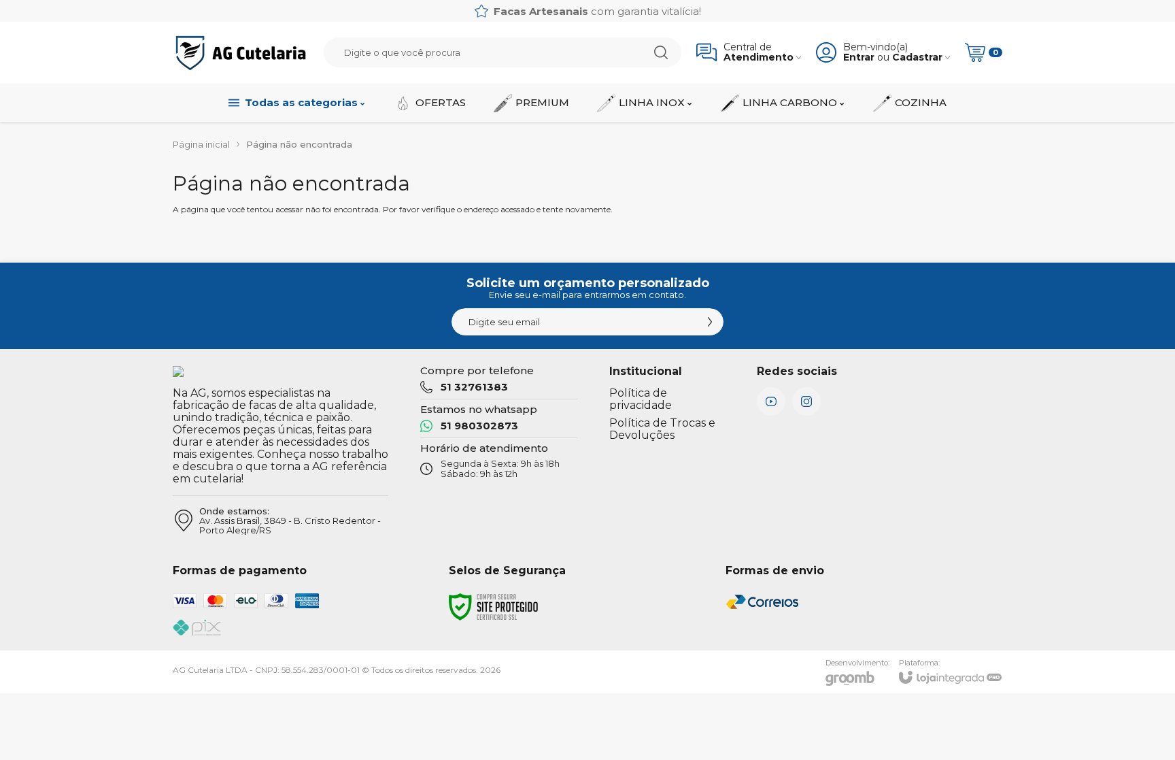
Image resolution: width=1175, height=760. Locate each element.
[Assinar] (709, 321)
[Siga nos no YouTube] (771, 401)
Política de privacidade (640, 399)
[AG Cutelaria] (241, 53)
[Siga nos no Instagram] (806, 401)
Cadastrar (917, 57)
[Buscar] (661, 52)
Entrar (858, 57)
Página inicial (201, 144)
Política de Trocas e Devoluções (662, 429)
